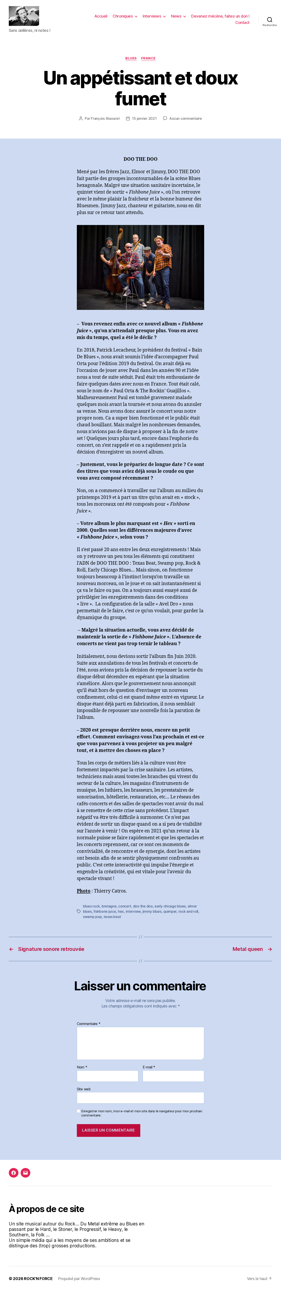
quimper (170, 911)
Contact (242, 22)
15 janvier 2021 (144, 118)
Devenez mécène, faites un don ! (220, 16)
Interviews (152, 16)
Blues (131, 58)
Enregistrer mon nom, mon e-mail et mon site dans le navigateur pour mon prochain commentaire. (141, 1113)
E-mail (149, 1067)
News (176, 16)
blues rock (91, 906)
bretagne (109, 906)
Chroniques (123, 16)
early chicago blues (170, 906)
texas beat (112, 916)
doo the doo (143, 906)
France (148, 58)
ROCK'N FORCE (38, 1278)
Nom (82, 1067)
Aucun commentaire (185, 118)
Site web (84, 1089)
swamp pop (92, 916)
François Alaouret (105, 118)
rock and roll (188, 911)
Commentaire (89, 1024)
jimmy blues (152, 911)
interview (133, 911)
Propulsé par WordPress (79, 1278)
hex (121, 911)
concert (124, 906)
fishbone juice (105, 911)
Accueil (100, 16)
